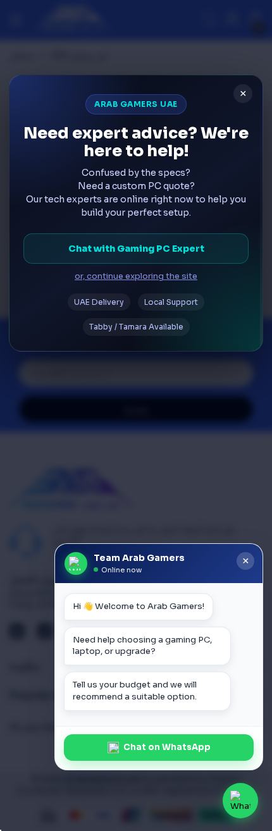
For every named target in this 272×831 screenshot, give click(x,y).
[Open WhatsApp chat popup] (240, 800)
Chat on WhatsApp (167, 747)
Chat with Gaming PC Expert (136, 248)
